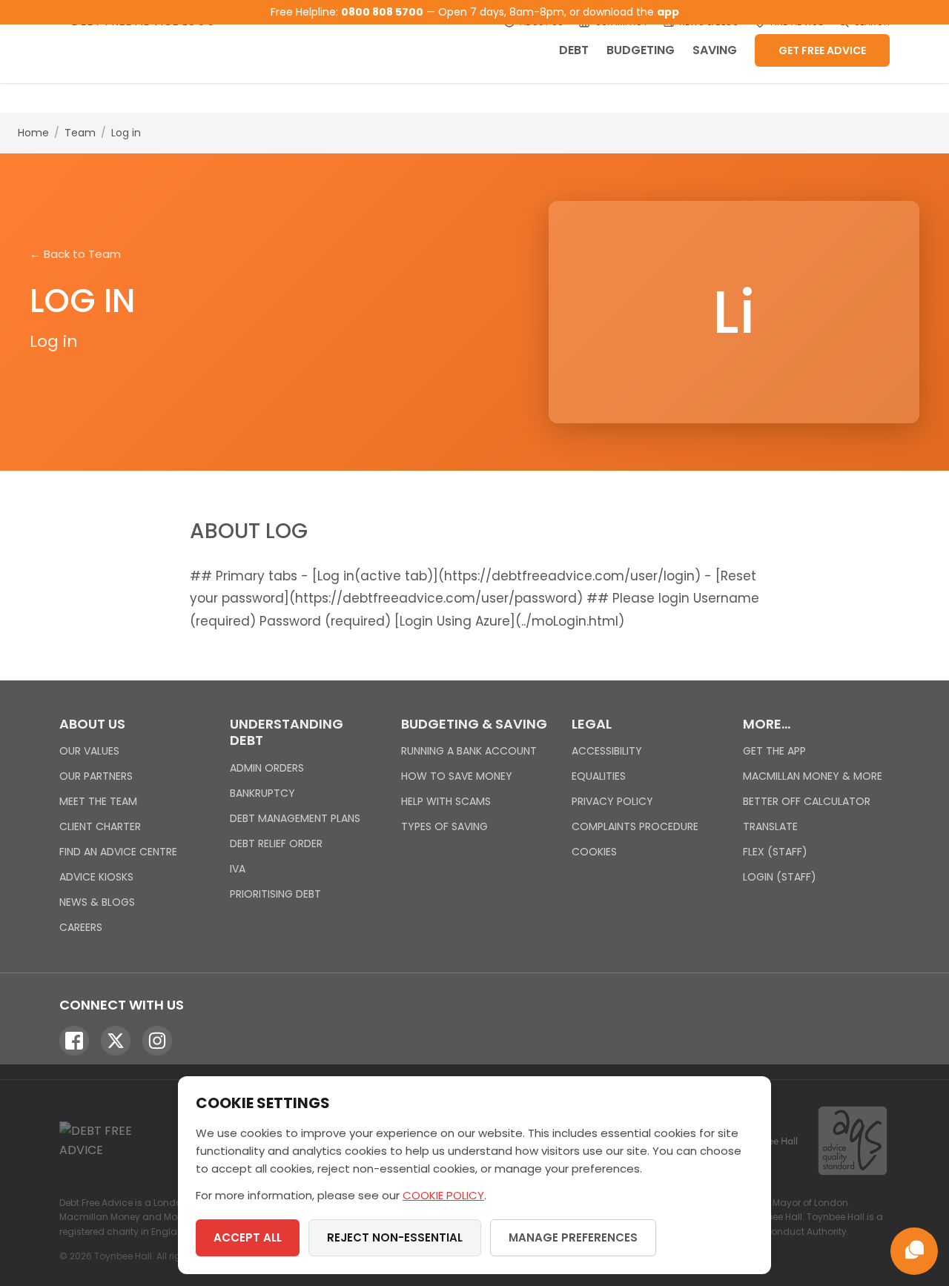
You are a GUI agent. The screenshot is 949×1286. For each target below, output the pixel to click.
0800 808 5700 (382, 11)
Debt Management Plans (295, 818)
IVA (237, 868)
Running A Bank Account (469, 750)
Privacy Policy (612, 801)
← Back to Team (75, 254)
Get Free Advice (822, 50)
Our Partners (96, 776)
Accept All (248, 1237)
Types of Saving (444, 826)
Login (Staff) (779, 876)
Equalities (599, 776)
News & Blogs (97, 902)
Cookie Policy (443, 1195)
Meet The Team (98, 801)
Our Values (89, 750)
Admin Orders (267, 767)
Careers (80, 927)
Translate (770, 826)
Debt (574, 50)
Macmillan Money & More (812, 776)
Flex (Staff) (775, 851)
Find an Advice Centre (118, 851)
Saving (714, 50)
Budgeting (640, 50)
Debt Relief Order (276, 843)
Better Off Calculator (806, 801)
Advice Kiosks (96, 876)
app (668, 11)
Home (33, 132)
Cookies (594, 851)
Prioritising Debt (275, 893)
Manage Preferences (573, 1237)
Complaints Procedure (635, 826)
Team (80, 132)
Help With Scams (446, 801)
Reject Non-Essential (395, 1237)
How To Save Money (456, 776)
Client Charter (100, 826)
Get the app (774, 750)
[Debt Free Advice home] (148, 41)
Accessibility (607, 750)
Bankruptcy (262, 793)
